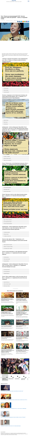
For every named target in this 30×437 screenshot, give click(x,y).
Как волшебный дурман (7, 187)
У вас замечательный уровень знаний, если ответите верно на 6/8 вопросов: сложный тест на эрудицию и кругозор (7, 351)
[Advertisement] (15, 7)
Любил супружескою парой (8, 244)
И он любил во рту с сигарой (8, 248)
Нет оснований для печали (7, 221)
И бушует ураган (6, 234)
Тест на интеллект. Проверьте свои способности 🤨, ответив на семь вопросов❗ (22, 338)
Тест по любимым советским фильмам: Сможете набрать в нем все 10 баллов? (13, 417)
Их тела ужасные (6, 257)
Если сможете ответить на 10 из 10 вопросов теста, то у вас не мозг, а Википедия (13, 408)
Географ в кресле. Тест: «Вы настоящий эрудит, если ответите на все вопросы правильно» (22, 350)
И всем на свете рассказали (8, 223)
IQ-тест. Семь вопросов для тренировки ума (6, 338)
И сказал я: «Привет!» (7, 156)
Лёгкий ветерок (6, 88)
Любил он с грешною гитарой (8, 246)
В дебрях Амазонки (6, 273)
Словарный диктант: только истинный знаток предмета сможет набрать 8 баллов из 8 (21, 299)
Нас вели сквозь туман (7, 191)
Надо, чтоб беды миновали (8, 219)
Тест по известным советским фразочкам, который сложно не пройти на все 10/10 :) (14, 399)
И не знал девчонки (6, 271)
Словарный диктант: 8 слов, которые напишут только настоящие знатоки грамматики (7, 312)
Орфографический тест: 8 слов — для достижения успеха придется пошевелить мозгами (7, 299)
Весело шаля (5, 122)
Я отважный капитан (7, 232)
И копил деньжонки (7, 269)
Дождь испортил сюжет (7, 158)
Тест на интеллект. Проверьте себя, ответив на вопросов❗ (6, 326)
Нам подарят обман (6, 189)
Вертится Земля (6, 120)
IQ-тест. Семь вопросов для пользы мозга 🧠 (21, 326)
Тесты (17, 20)
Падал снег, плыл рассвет (7, 160)
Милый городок (6, 90)
